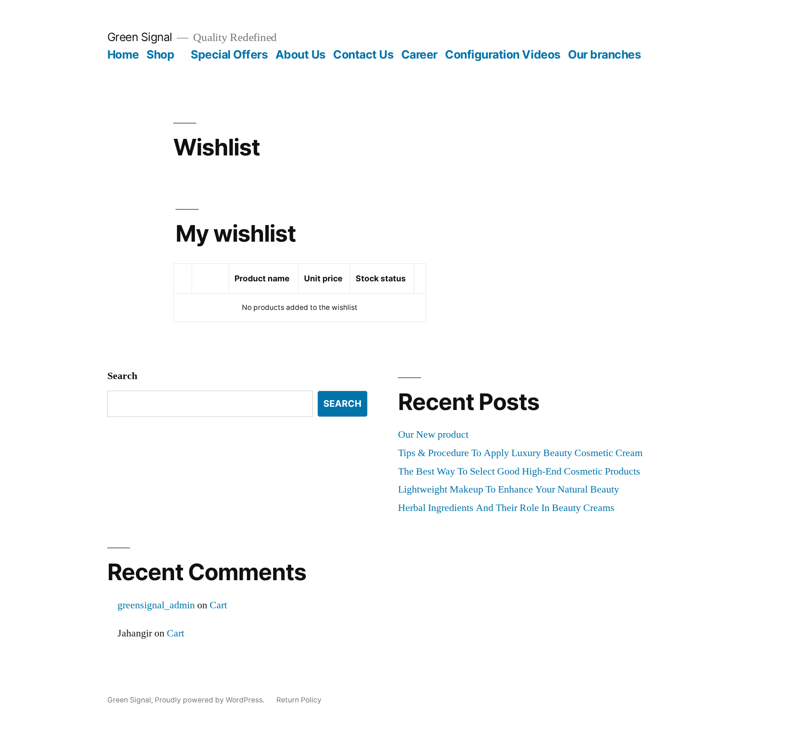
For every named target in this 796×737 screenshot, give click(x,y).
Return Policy (299, 699)
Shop (160, 54)
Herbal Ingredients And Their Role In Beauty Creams (506, 507)
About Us (300, 54)
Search (122, 375)
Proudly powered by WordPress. (210, 699)
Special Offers (229, 54)
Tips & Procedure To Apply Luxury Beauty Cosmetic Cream (520, 452)
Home (123, 54)
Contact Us (363, 54)
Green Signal (139, 37)
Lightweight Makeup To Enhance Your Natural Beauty (508, 489)
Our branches (604, 54)
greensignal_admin (156, 605)
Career (419, 54)
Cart (218, 605)
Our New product (433, 434)
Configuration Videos (502, 54)
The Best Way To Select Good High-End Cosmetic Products (519, 471)
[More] (664, 56)
